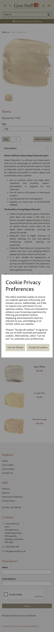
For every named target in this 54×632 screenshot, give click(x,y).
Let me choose (15, 347)
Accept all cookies (38, 347)
